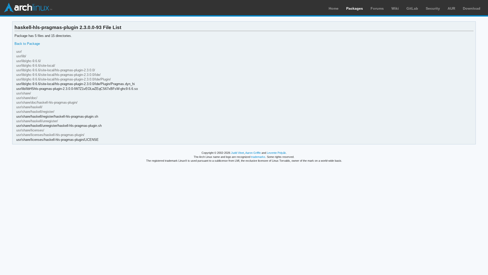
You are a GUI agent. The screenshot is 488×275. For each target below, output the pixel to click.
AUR (451, 8)
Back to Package (27, 44)
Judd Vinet (237, 152)
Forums (377, 8)
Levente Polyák (276, 152)
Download (471, 8)
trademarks (258, 156)
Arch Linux (28, 8)
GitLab (412, 8)
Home (334, 8)
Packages (354, 8)
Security (433, 8)
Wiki (395, 8)
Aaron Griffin (253, 152)
